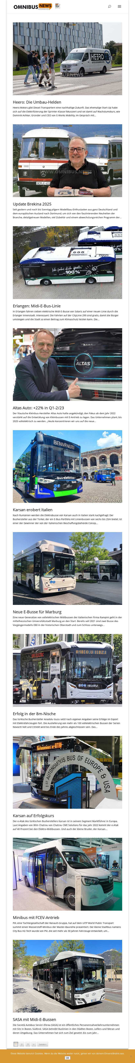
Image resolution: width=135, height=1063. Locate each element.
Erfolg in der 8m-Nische (34, 713)
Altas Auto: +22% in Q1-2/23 (38, 407)
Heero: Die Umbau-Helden (37, 102)
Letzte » (42, 1044)
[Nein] (131, 1056)
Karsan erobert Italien (33, 509)
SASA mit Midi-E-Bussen (34, 1019)
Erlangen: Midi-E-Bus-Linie (37, 306)
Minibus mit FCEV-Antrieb (36, 917)
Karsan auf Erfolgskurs (33, 815)
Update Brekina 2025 (32, 204)
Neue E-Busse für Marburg (37, 611)
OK (67, 1058)
